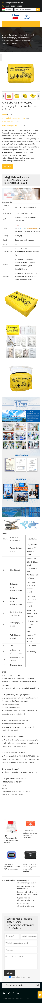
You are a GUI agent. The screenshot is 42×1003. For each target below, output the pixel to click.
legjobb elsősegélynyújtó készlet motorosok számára (27, 893)
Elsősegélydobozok (26, 35)
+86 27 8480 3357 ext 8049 (14, 6)
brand (4, 114)
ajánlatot (10, 973)
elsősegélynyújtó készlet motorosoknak (26, 887)
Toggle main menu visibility (36, 24)
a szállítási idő (8, 122)
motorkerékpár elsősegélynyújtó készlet (26, 881)
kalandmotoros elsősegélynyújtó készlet (26, 904)
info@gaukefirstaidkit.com (14, 3)
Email (7, 166)
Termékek (13, 35)
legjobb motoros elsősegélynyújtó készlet (26, 899)
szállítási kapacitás (9, 125)
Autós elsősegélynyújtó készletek (15, 38)
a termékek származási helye (14, 118)
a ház (4, 35)
